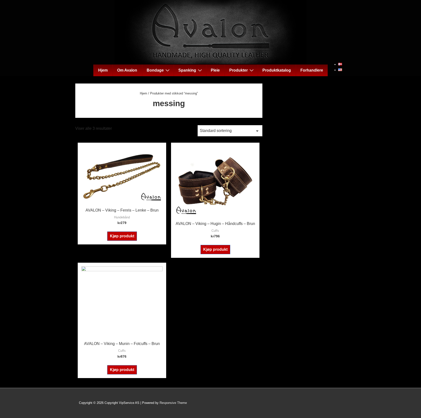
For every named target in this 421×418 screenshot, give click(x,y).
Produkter (238, 70)
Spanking (187, 70)
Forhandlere (311, 70)
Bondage (155, 70)
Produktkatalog (276, 70)
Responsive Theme (173, 403)
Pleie (215, 70)
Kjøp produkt (122, 236)
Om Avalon (127, 70)
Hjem (103, 70)
